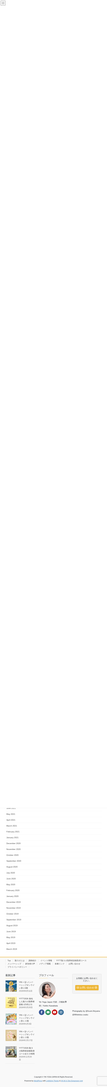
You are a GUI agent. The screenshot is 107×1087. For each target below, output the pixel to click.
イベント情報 (46, 960)
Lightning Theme (52, 1081)
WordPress (38, 1081)
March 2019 (11, 949)
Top (9, 960)
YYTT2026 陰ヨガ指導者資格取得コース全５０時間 (27, 1051)
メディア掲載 (45, 964)
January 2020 (12, 896)
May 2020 (10, 884)
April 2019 (10, 943)
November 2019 (13, 908)
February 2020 (13, 890)
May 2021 (10, 814)
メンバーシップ (14, 964)
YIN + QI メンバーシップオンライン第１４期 (27, 1018)
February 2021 (13, 832)
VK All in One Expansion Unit (72, 1081)
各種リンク (60, 964)
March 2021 (11, 826)
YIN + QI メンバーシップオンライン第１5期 (27, 985)
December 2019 (13, 902)
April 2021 (10, 820)
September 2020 (13, 861)
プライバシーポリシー (17, 967)
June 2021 (11, 808)
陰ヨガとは (20, 960)
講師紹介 (32, 960)
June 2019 (11, 931)
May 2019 (10, 937)
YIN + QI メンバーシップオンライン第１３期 (27, 1034)
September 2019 (13, 920)
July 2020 (10, 873)
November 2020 (13, 849)
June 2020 (11, 879)
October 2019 (12, 914)
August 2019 (12, 925)
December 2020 (13, 843)
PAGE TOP (101, 1051)
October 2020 (12, 855)
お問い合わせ (74, 964)
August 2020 (12, 867)
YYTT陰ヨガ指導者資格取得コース (71, 960)
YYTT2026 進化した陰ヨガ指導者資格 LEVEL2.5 (27, 1001)
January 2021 (12, 837)
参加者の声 (30, 964)
